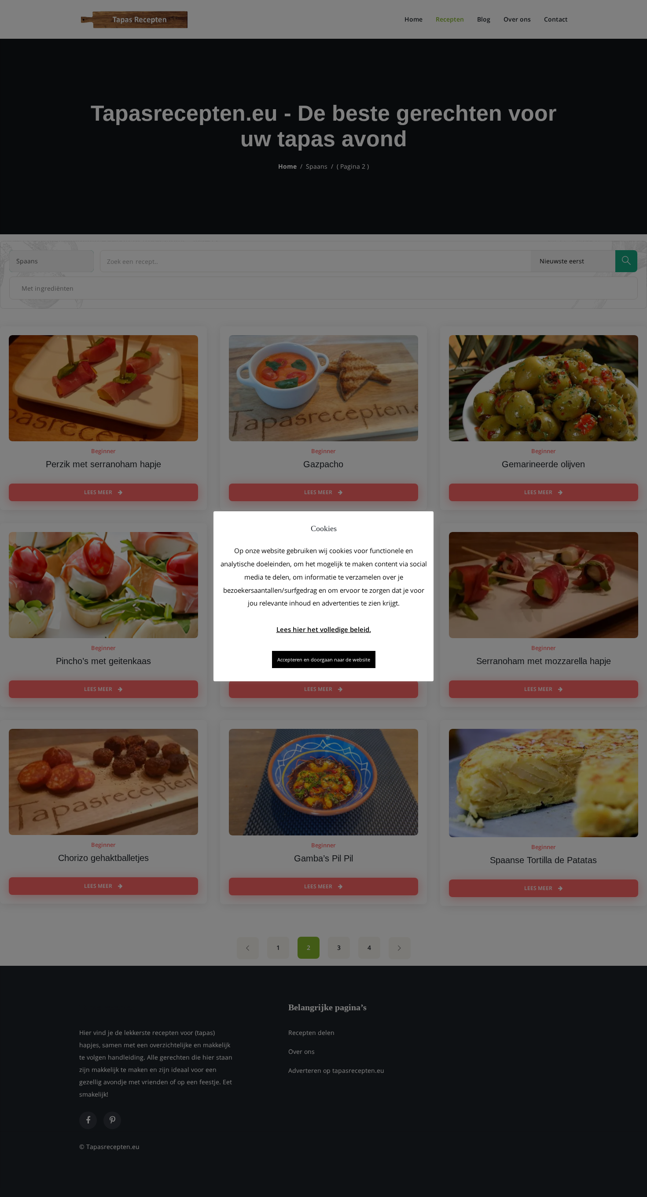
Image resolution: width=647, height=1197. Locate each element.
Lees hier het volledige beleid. (323, 629)
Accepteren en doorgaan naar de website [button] (323, 659)
